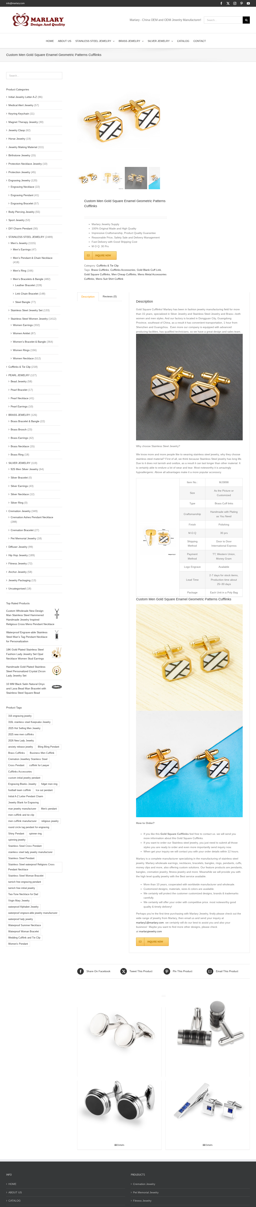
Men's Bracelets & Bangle (28, 279)
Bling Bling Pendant (48, 747)
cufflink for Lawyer (39, 765)
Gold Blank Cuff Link (149, 269)
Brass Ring (17, 454)
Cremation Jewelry (19, 511)
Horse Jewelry (16, 138)
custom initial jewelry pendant (24, 778)
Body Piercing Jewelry (21, 211)
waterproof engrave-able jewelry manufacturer (32, 913)
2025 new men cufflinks (21, 734)
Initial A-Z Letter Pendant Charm (25, 796)
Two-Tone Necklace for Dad (23, 894)
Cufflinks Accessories (122, 269)
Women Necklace (23, 358)
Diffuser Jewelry (17, 546)
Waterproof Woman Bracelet (23, 931)
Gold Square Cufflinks (97, 274)
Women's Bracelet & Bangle (29, 341)
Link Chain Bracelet (26, 293)
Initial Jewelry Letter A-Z (22, 96)
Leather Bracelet (25, 285)
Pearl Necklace (19, 398)
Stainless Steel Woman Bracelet (25, 875)
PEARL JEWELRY (19, 375)
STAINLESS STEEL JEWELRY (26, 236)
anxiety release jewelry (20, 747)
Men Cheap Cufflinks (124, 274)
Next (157, 119)
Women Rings (21, 350)
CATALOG (14, 1200)
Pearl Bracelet (19, 389)
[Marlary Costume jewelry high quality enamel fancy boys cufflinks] (119, 1101)
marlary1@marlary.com (150, 922)
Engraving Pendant (22, 195)
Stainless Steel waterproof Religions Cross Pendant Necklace (31, 867)
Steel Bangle (22, 302)
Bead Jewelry (19, 381)
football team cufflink (19, 790)
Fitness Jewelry (17, 563)
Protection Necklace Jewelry (25, 163)
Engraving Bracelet (22, 203)
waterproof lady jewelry (20, 919)
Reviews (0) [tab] (110, 296)
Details (120, 1145)
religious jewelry (50, 821)
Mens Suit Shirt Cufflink (109, 278)
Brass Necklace (20, 446)
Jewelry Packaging (19, 580)
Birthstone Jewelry (19, 155)
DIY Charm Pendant (20, 228)
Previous (80, 119)
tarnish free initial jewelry (21, 888)
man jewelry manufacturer (22, 808)
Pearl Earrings (19, 406)
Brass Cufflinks (100, 269)
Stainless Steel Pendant (21, 858)
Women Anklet (21, 333)
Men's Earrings (22, 249)
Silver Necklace (20, 494)
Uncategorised (17, 588)
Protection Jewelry (19, 172)
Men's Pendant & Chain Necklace (32, 257)
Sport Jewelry (16, 220)
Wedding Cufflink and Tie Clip (24, 937)
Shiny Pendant (16, 833)
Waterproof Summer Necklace (24, 925)
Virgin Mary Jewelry (19, 900)
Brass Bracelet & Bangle (25, 421)
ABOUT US (15, 1192)
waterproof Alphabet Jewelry (23, 907)
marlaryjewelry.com (150, 931)
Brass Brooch (19, 429)
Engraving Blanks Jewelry (22, 784)
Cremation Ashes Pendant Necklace (32, 517)
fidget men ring (49, 784)
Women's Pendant (18, 944)
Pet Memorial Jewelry (23, 538)
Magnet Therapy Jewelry (23, 122)
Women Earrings (23, 325)
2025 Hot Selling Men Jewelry (24, 728)
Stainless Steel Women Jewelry (29, 318)
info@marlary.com (15, 3)
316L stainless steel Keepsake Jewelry (29, 722)
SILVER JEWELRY (19, 462)
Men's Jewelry (19, 243)
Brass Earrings (19, 437)
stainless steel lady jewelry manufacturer (30, 852)
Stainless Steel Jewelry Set (27, 310)
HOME (12, 1183)
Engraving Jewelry (19, 180)
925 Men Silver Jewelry (24, 469)
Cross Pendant (16, 765)
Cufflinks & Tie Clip (108, 265)
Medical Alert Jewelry (20, 105)
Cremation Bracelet (22, 530)
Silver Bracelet (19, 477)
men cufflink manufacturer (22, 821)
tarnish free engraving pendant (24, 882)
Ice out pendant (44, 790)
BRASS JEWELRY (19, 414)
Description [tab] (88, 296)
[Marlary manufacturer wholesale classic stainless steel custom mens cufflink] (208, 1027)
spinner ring (35, 833)
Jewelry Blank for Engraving (23, 802)
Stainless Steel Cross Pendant (25, 846)
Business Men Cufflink (42, 753)
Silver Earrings (19, 485)
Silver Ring (17, 502)
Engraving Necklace (22, 186)
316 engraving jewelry (20, 716)
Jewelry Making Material (22, 147)
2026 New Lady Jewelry (21, 740)
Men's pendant (49, 808)
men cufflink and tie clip (21, 815)
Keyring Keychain (18, 113)
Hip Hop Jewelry (18, 555)
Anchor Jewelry (17, 571)
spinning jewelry (16, 840)
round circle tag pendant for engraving (28, 827)
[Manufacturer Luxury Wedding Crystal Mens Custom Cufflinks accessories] (119, 1027)
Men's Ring (19, 270)
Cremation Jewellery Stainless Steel (27, 759)
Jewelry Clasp (16, 130)
